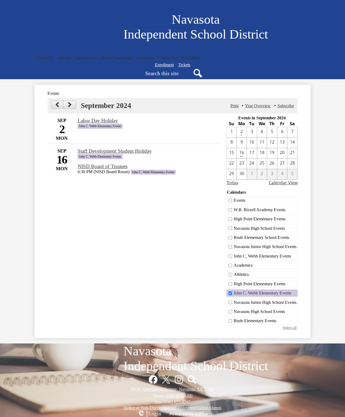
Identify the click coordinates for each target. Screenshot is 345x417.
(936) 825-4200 (179, 395)
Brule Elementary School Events (261, 237)
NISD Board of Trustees (102, 166)
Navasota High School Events (259, 228)
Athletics (241, 274)
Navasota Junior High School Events (265, 246)
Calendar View (283, 183)
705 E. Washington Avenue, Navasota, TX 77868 (172, 389)
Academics (243, 265)
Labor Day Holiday (98, 120)
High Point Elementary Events (259, 219)
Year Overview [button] (258, 105)
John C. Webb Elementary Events (262, 256)
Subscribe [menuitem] (285, 105)
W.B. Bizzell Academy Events (259, 209)
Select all (290, 327)
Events (239, 200)
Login (149, 414)
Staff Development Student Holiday (115, 151)
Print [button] (234, 105)
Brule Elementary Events (255, 320)
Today (232, 183)
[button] (45, 57)
